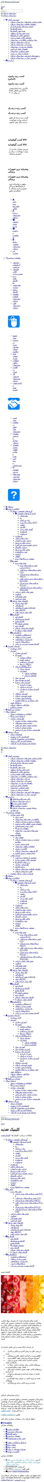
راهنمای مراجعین (14, 1436)
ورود (3, 6)
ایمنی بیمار (11, 1447)
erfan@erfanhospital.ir (20, 1471)
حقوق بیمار (11, 1445)
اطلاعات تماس (13, 1429)
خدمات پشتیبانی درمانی (16, 1449)
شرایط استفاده (7, 1480)
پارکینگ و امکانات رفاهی (16, 1443)
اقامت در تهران (13, 1452)
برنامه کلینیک (12, 1434)
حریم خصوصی (19, 1480)
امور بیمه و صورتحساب (16, 1438)
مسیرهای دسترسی (14, 1432)
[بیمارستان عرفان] (8, 13)
